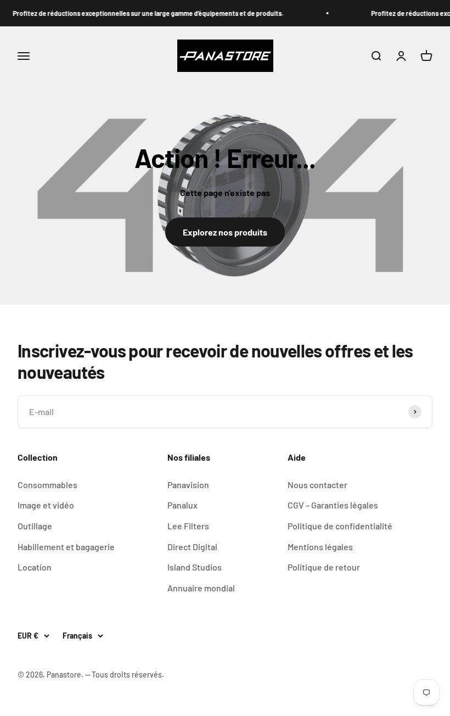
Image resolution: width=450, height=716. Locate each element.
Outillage (35, 526)
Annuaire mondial (201, 588)
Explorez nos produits (225, 232)
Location (35, 567)
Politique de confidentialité (340, 526)
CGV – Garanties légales (333, 505)
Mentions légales (320, 546)
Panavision (188, 484)
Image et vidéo (46, 505)
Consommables (47, 484)
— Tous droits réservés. (124, 674)
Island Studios (194, 567)
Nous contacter (317, 484)
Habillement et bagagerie (66, 546)
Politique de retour (324, 567)
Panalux (182, 505)
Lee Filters (188, 526)
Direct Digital (192, 546)
